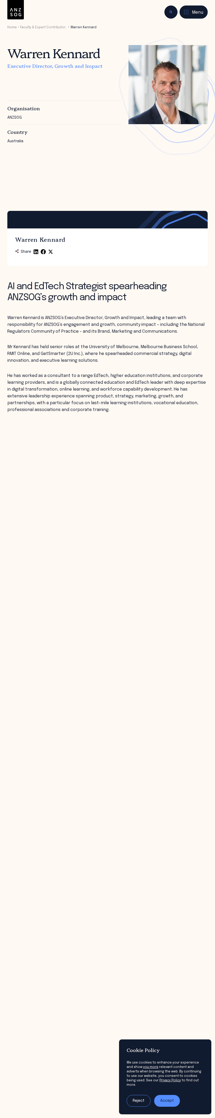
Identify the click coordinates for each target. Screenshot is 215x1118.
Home (12, 27)
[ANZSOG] (15, 10)
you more (150, 1067)
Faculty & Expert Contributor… (43, 27)
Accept (167, 1101)
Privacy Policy (170, 1080)
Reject (138, 1101)
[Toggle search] (171, 12)
